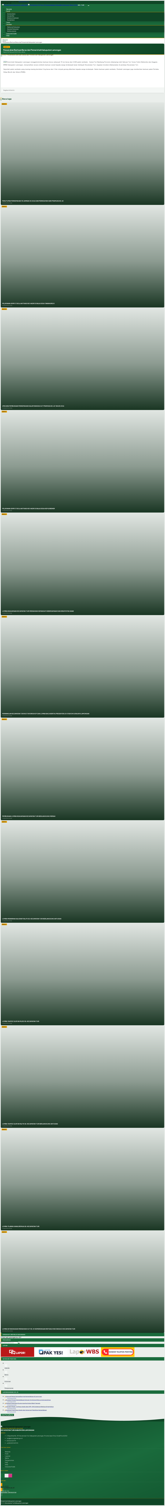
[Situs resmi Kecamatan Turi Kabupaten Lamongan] (3, 1477)
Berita (4, 41)
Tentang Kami (11, 14)
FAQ (6, 1462)
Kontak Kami (11, 20)
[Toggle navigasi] (88, 5)
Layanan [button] (9, 24)
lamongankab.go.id (24, 1)
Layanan (7, 1456)
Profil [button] (8, 11)
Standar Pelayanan (13, 29)
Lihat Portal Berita (7, 1415)
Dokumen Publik (11, 33)
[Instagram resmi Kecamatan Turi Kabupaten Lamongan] (10, 1477)
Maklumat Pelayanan (13, 27)
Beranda (7, 1452)
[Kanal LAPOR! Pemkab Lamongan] (6, 1477)
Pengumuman (9, 1460)
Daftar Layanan (11, 31)
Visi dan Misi (10, 16)
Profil (6, 1454)
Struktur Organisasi (13, 18)
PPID (7, 35)
